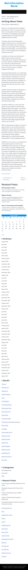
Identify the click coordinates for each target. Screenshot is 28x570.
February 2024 (5, 292)
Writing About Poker (8, 188)
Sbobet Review (6, 195)
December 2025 (6, 264)
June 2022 (4, 348)
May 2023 (4, 317)
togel (3, 476)
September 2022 (6, 339)
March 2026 (5, 255)
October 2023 (5, 303)
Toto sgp (4, 384)
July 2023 (4, 311)
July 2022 (4, 345)
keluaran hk (5, 391)
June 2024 (4, 281)
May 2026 (4, 250)
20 (13, 226)
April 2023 (4, 320)
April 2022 (4, 353)
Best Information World (14, 4)
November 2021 (6, 367)
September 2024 (6, 272)
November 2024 (6, 267)
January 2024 (5, 295)
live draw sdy (5, 546)
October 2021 (5, 370)
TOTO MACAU (5, 401)
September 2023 (6, 306)
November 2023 (6, 300)
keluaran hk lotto (6, 553)
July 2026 (4, 244)
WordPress (21, 567)
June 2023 (4, 314)
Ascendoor (10, 567)
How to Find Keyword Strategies (12, 205)
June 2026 (4, 247)
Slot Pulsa (4, 460)
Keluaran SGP (5, 387)
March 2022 (5, 356)
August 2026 (5, 241)
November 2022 (6, 334)
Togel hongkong (6, 394)
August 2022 (5, 342)
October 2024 (5, 269)
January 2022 (5, 362)
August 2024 (5, 275)
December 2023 (6, 297)
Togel (3, 398)
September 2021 (6, 373)
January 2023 (5, 328)
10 (2, 224)
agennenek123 (14, 24)
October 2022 (5, 337)
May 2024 (4, 283)
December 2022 (6, 331)
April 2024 (4, 286)
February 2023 (5, 325)
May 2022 (4, 351)
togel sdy (4, 556)
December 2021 (6, 365)
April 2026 (4, 253)
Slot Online (4, 473)
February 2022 (5, 359)
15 (20, 224)
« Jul (3, 234)
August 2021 (5, 376)
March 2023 (5, 323)
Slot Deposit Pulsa (6, 408)
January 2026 (5, 261)
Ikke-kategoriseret (6, 173)
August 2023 (5, 309)
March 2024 (5, 289)
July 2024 (4, 278)
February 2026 (5, 258)
